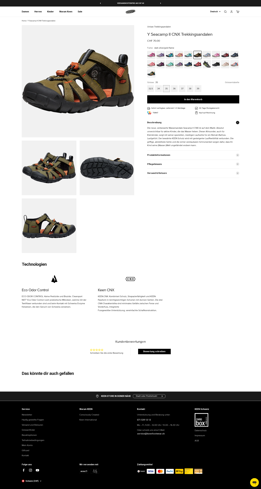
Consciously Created (89, 415)
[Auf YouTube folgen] (37, 470)
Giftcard (25, 450)
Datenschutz (201, 430)
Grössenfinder (28, 430)
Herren (38, 11)
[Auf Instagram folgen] (30, 470)
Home (24, 21)
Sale (80, 11)
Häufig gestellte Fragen (33, 420)
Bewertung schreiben (154, 351)
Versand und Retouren (32, 425)
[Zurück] (100, 3)
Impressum (200, 435)
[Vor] (160, 3)
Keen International (88, 420)
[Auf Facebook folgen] (23, 470)
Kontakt (25, 455)
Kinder (50, 11)
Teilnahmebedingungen (33, 440)
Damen (25, 11)
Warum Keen (65, 11)
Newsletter (27, 415)
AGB (197, 441)
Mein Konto (27, 445)
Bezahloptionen (29, 435)
